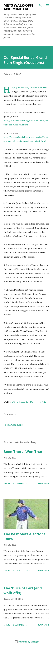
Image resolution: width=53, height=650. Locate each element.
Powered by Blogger (28, 641)
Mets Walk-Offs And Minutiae (19, 7)
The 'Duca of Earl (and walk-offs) (23, 590)
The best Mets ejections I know (26, 536)
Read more (43, 483)
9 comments (20, 483)
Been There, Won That (23, 451)
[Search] (40, 5)
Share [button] (42, 401)
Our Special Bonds (22, 401)
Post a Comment (13, 424)
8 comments (20, 624)
